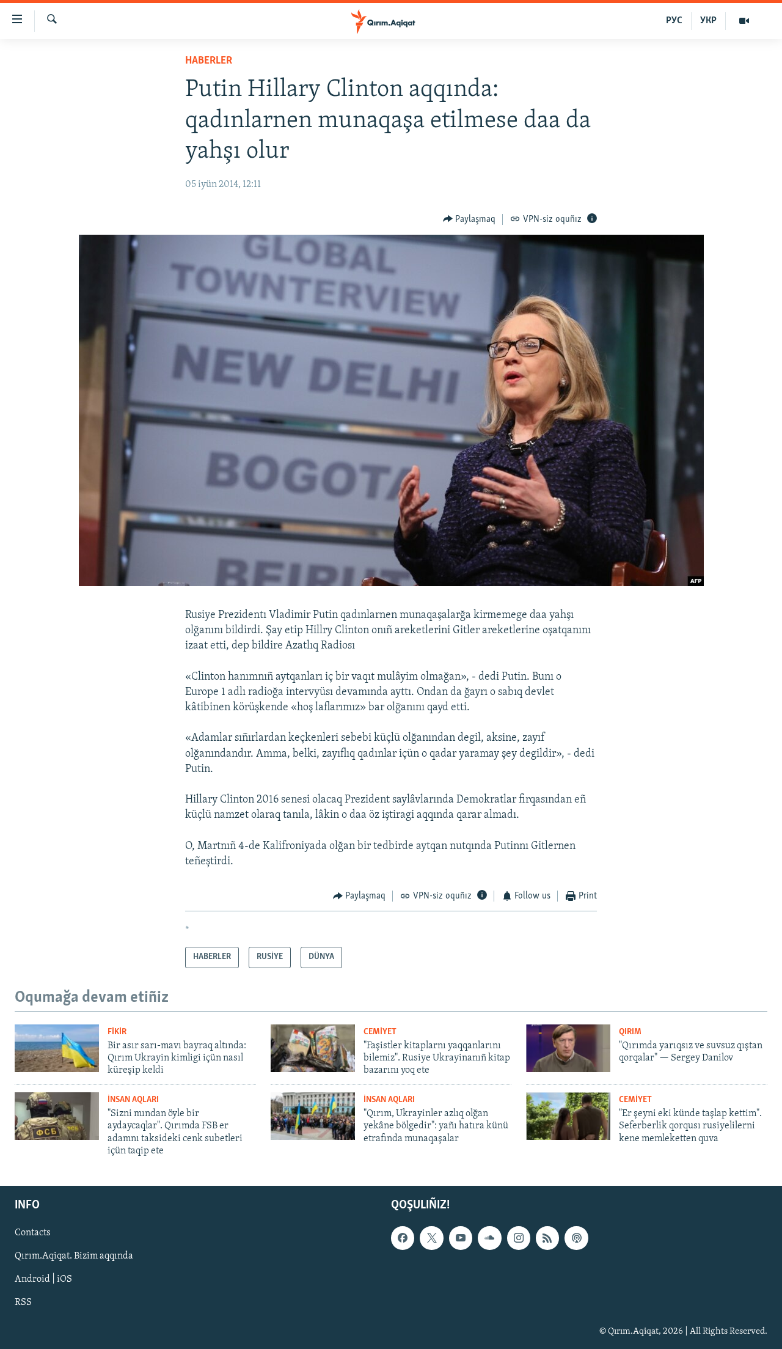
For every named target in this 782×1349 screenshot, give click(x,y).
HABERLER (208, 61)
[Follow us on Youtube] (460, 1237)
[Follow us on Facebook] (402, 1237)
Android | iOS (43, 1279)
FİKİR (117, 1032)
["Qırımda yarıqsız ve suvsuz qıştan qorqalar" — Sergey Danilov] (568, 1048)
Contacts (33, 1233)
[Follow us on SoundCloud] (489, 1237)
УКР (708, 21)
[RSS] (547, 1237)
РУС (674, 21)
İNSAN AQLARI (133, 1100)
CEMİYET (380, 1032)
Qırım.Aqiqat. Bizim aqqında (74, 1256)
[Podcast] (576, 1237)
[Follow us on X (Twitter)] (431, 1237)
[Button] (469, 219)
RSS (23, 1302)
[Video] (744, 20)
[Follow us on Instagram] (518, 1237)
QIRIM (630, 1032)
